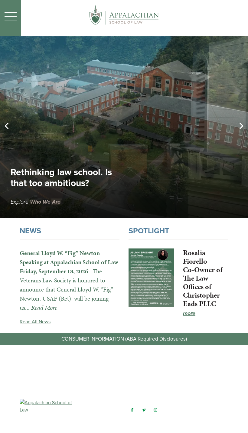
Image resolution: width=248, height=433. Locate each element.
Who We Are (45, 202)
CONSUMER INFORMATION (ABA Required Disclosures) (124, 339)
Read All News (35, 321)
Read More (44, 307)
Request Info (124, 368)
